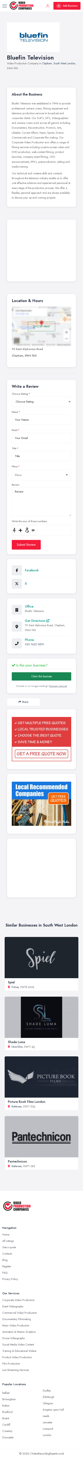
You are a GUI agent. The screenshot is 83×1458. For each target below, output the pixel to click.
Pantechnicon (17, 1161)
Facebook (32, 570)
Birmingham (9, 1399)
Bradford (7, 1412)
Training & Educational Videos (19, 1351)
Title (14, 448)
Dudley (47, 1391)
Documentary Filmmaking (16, 1319)
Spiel (11, 982)
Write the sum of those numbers (29, 521)
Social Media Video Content (18, 1344)
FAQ (5, 1273)
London (47, 1435)
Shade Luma (16, 1042)
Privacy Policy (10, 1279)
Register (6, 1266)
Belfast (5, 1393)
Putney (15, 987)
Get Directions (35, 621)
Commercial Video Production (19, 1313)
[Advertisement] (41, 251)
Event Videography (12, 1306)
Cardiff (6, 1425)
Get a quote (9, 1247)
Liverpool (48, 1429)
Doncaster (8, 1437)
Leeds (46, 1416)
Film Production (11, 1364)
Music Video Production (15, 1325)
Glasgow (48, 1403)
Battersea (17, 1106)
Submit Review (26, 544)
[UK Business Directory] (41, 804)
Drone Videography (13, 1338)
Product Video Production (17, 1357)
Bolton (5, 1406)
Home (5, 1234)
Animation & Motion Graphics (19, 1332)
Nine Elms (17, 1047)
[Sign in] (48, 6)
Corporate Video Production (18, 1300)
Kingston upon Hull (53, 1410)
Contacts (7, 1254)
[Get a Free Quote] (41, 739)
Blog (5, 1260)
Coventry (7, 1431)
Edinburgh (48, 1397)
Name (15, 412)
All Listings (8, 1241)
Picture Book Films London (26, 1102)
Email (14, 430)
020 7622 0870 (34, 644)
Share (25, 702)
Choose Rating (20, 394)
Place (15, 466)
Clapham (47, 63)
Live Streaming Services (15, 1370)
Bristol (5, 1418)
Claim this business (41, 676)
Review (15, 485)
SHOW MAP (41, 326)
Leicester (48, 1422)
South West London (64, 63)
